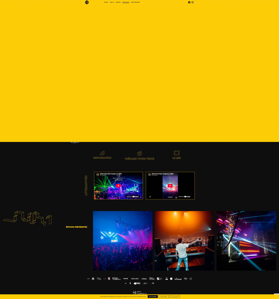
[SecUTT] (133, 131)
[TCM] (133, 66)
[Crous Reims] (121, 77)
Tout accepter (153, 296)
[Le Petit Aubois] (158, 98)
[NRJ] (133, 98)
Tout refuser (163, 296)
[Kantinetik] (121, 44)
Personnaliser (175, 296)
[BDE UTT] (145, 131)
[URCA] (158, 66)
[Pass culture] (146, 77)
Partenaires (125, 2)
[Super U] (133, 44)
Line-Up (112, 2)
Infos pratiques (135, 2)
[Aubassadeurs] (158, 131)
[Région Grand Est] (121, 66)
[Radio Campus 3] (146, 98)
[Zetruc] (121, 131)
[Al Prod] (121, 98)
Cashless (118, 2)
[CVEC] (133, 77)
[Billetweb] (158, 119)
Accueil (106, 2)
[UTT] (146, 65)
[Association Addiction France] (133, 120)
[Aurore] (121, 120)
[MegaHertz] (146, 45)
